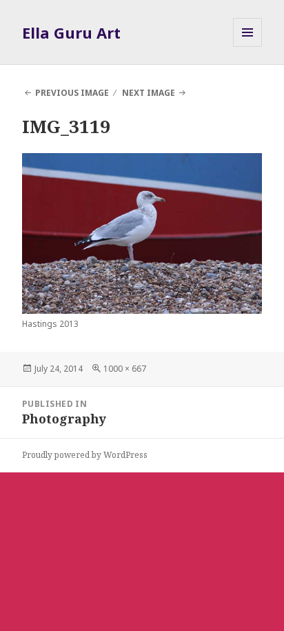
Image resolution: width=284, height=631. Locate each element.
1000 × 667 (124, 368)
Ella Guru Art (71, 32)
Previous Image (72, 93)
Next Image (148, 93)
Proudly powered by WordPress (85, 455)
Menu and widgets (248, 46)
